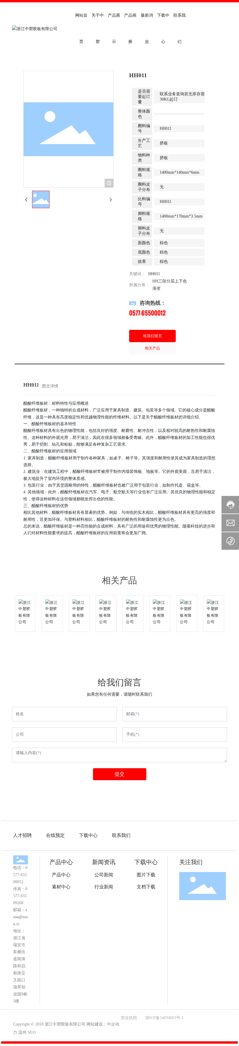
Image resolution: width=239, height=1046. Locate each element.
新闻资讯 (103, 862)
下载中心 (88, 835)
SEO (32, 1032)
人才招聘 (22, 835)
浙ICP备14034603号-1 (164, 1018)
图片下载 (146, 874)
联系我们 (121, 835)
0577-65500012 (147, 313)
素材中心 (61, 886)
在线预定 (55, 835)
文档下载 (146, 886)
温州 (22, 1032)
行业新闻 (103, 886)
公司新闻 (103, 874)
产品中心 (61, 862)
